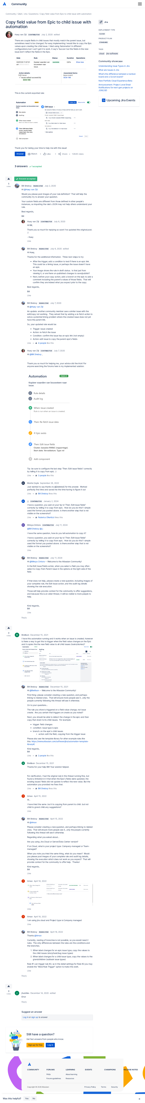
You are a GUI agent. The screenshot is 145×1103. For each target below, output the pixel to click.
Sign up (34, 1017)
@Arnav (33, 822)
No (34, 1098)
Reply (24, 617)
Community (19, 4)
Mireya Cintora (34, 525)
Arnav (30, 796)
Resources (70, 1078)
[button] (54, 70)
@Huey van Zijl (31, 189)
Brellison (25, 635)
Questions (33, 14)
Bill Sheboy (27, 186)
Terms (103, 1087)
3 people (42, 475)
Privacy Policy (90, 1087)
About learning (71, 1074)
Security (114, 1087)
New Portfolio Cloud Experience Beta (115, 80)
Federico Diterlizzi (46, 517)
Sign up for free (35, 1045)
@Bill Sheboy (35, 354)
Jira (25, 14)
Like (29, 241)
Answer (20, 154)
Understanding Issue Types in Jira (114, 66)
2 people (42, 755)
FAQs (48, 1074)
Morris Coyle (33, 483)
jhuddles (25, 993)
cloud (101, 53)
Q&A (20, 14)
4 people (42, 343)
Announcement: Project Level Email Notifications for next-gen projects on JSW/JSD (116, 87)
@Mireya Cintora (37, 561)
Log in (25, 1017)
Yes (27, 1098)
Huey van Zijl (20, 34)
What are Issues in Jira (109, 70)
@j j (41, 528)
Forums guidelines (53, 1078)
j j (28, 501)
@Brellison (34, 690)
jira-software (112, 53)
